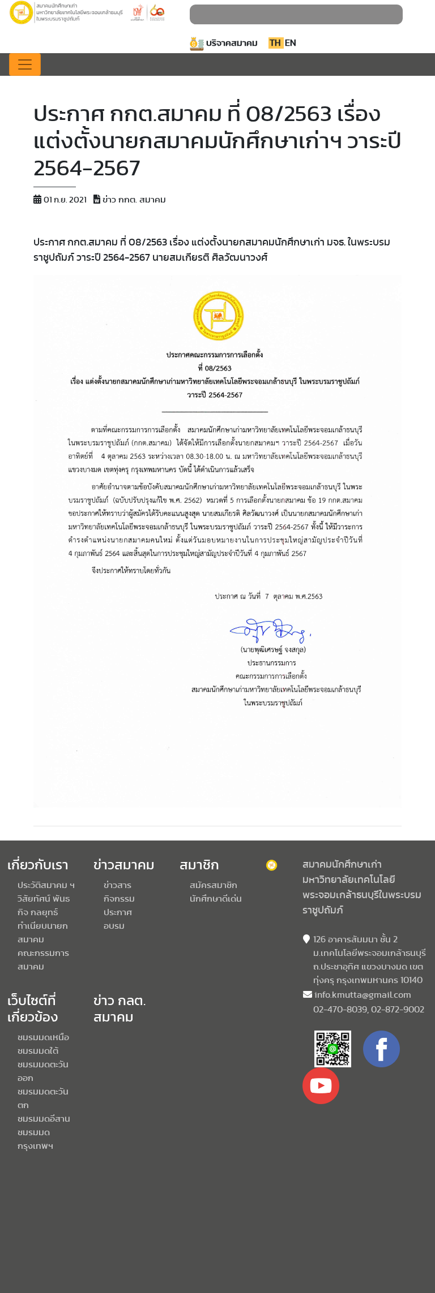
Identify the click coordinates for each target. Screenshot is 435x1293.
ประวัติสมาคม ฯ (46, 885)
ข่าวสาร (117, 885)
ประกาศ (118, 912)
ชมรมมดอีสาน (44, 1118)
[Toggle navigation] (25, 64)
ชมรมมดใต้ (38, 1050)
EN (290, 43)
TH (276, 43)
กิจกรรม (119, 898)
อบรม (114, 925)
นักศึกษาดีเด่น (216, 898)
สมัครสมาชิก (213, 885)
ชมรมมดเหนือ (43, 1037)
